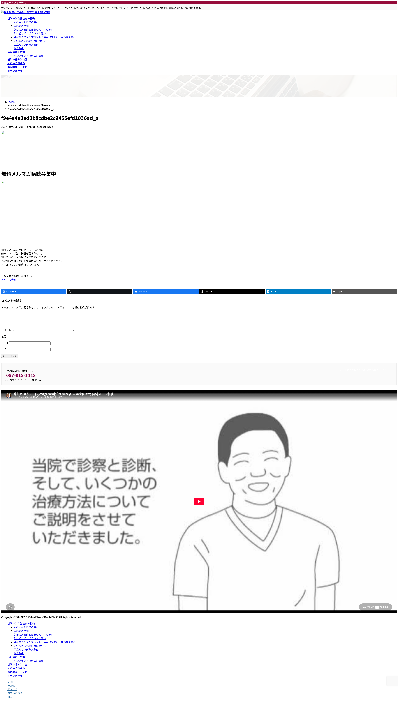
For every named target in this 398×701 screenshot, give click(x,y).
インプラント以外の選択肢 (29, 56)
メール (5, 343)
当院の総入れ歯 (16, 657)
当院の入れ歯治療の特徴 (21, 623)
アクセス (12, 689)
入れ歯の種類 (21, 26)
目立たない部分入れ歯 (26, 44)
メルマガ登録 (8, 279)
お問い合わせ (14, 675)
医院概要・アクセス (18, 672)
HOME (11, 685)
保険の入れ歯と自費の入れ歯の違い (33, 29)
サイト (5, 349)
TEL (9, 697)
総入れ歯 (19, 48)
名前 (3, 336)
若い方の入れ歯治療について (30, 41)
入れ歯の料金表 (16, 668)
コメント (7, 330)
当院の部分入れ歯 (17, 664)
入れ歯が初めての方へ (26, 22)
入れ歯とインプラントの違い (30, 33)
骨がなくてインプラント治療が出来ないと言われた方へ (45, 37)
